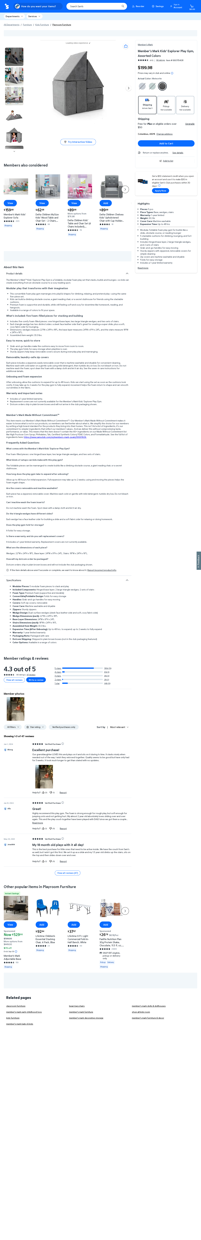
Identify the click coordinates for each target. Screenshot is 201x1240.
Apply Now (160, 190)
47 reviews (31, 674)
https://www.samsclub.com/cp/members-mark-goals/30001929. (55, 437)
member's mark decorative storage (86, 1017)
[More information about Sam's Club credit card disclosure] (159, 185)
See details (177, 152)
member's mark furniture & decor (148, 1017)
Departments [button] (12, 16)
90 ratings (160, 60)
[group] (151, 60)
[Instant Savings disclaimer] (16, 951)
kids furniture (12, 1017)
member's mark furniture (81, 1011)
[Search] (122, 6)
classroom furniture (15, 1005)
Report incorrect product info (101, 570)
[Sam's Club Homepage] (7, 6)
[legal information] (172, 73)
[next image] (14, 151)
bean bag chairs (77, 1005)
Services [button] (32, 16)
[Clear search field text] (116, 6)
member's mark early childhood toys (24, 1011)
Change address (164, 133)
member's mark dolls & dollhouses (149, 1005)
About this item (14, 267)
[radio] (142, 87)
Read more (143, 267)
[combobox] (96, 6)
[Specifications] (127, 580)
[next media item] (128, 88)
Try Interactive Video (80, 142)
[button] (177, 6)
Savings (160, 6)
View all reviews (14, 679)
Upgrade (190, 123)
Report (63, 792)
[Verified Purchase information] (62, 743)
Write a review (36, 679)
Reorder (140, 6)
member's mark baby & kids (19, 1023)
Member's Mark (145, 44)
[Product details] (127, 273)
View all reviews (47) (67, 872)
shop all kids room (141, 1011)
